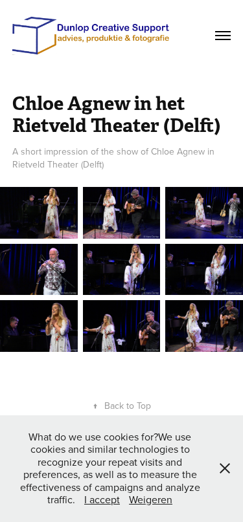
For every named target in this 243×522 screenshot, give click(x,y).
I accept (102, 499)
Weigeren (150, 499)
